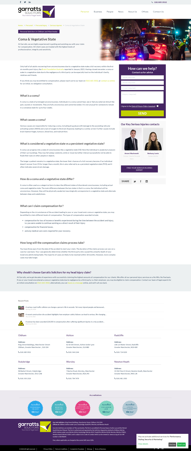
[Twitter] (135, 181)
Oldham (22, 335)
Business (98, 11)
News (120, 11)
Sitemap (89, 449)
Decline (172, 444)
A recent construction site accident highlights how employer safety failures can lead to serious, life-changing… (66, 314)
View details (143, 444)
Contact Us (158, 11)
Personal (85, 11)
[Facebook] (141, 181)
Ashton (70, 335)
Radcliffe (118, 335)
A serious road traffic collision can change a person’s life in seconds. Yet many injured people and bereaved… (65, 307)
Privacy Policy (48, 449)
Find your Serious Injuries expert (139, 169)
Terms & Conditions (61, 449)
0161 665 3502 (160, 2)
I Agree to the (138, 106)
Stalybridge (24, 361)
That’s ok (181, 444)
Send (142, 113)
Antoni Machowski (132, 153)
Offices (145, 11)
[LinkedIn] (147, 181)
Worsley (70, 361)
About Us (132, 11)
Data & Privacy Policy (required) (143, 106)
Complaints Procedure (77, 449)
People (110, 11)
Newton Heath (121, 361)
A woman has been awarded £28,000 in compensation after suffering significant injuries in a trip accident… (65, 322)
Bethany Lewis (153, 153)
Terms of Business (100, 449)
